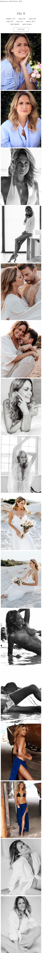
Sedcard (21, 29)
